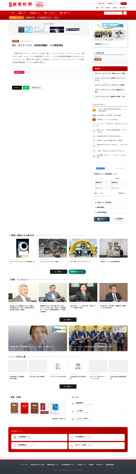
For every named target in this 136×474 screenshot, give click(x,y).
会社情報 (115, 7)
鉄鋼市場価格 (100, 207)
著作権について (82, 464)
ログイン (124, 3)
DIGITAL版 (101, 3)
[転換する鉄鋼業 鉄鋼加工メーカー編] (15, 408)
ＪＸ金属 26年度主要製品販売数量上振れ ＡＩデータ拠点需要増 (112, 110)
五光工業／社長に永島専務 (37, 376)
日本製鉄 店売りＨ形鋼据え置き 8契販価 (109, 140)
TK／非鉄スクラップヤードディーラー (80, 261)
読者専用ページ (112, 3)
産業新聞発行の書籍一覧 (58, 418)
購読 (97, 7)
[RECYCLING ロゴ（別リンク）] (120, 329)
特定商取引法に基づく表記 (37, 464)
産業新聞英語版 (110, 464)
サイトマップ (24, 464)
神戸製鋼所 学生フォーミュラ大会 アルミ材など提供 (112, 156)
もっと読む (57, 271)
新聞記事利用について (52, 464)
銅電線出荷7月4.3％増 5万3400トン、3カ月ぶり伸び (112, 145)
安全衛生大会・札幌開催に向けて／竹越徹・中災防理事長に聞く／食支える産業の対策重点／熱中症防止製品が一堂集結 (22, 307)
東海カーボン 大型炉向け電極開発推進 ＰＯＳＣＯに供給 (112, 131)
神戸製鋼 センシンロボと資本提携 (107, 119)
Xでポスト (17, 87)
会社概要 (91, 464)
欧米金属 (97, 59)
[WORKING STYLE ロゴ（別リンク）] (59, 329)
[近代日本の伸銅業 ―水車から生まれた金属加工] (44, 408)
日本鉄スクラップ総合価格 (104, 202)
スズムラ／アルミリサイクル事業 (49, 261)
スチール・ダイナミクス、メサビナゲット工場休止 (110, 85)
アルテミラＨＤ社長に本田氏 (58, 376)
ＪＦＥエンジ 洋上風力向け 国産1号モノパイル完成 (112, 124)
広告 (102, 7)
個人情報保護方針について (68, 464)
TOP (12, 13)
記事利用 (108, 7)
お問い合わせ (123, 7)
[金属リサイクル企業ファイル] (54, 408)
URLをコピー (36, 87)
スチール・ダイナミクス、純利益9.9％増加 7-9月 (110, 96)
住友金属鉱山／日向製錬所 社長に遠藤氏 (109, 115)
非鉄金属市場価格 (101, 212)
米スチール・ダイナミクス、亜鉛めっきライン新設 (110, 73)
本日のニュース (19, 72)
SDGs (56, 17)
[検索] (125, 13)
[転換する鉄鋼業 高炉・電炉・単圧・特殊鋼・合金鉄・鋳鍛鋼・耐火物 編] (35, 408)
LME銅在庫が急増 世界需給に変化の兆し (109, 136)
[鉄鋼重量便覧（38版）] (25, 408)
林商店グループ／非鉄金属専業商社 (110, 261)
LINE (26, 87)
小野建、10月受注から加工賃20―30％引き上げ (111, 151)
